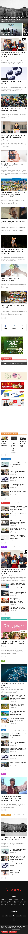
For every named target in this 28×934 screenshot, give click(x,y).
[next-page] (5, 318)
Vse (15, 502)
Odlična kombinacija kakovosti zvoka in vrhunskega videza (13, 222)
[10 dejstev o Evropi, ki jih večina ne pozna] (14, 673)
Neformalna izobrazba (6, 302)
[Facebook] (3, 916)
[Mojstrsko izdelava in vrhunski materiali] (14, 73)
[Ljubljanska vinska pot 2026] (4, 438)
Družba (3, 15)
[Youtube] (24, 916)
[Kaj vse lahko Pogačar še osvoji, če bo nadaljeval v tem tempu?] (14, 100)
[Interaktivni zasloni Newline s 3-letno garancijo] (12, 398)
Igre (2, 50)
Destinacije (19, 660)
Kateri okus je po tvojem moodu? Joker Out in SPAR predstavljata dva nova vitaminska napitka (18, 471)
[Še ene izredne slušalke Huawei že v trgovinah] (5, 493)
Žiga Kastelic (3, 575)
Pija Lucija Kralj (4, 841)
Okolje (3, 247)
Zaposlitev (3, 132)
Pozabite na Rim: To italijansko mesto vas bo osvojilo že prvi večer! (17, 720)
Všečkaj (5, 325)
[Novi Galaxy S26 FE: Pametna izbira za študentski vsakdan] (11, 29)
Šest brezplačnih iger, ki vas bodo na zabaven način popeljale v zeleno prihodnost (13, 54)
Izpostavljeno (6, 814)
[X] (20, 916)
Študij (19, 502)
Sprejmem (5, 931)
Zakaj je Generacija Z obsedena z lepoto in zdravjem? (12, 165)
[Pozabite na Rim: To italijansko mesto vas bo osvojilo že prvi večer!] (5, 720)
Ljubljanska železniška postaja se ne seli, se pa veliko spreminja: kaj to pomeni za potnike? (13, 194)
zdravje (3, 275)
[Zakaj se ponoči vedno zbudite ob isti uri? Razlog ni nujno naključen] (5, 750)
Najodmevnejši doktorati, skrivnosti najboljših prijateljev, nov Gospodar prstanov (12, 643)
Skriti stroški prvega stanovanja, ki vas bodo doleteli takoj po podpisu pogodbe (18, 530)
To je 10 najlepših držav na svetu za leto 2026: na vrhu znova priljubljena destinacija (17, 713)
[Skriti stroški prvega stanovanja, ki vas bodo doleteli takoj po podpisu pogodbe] (5, 530)
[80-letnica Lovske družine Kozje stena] (14, 438)
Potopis (25, 660)
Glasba (15, 546)
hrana (26, 29)
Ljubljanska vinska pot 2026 (4, 443)
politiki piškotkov (16, 929)
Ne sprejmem (13, 931)
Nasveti (12, 660)
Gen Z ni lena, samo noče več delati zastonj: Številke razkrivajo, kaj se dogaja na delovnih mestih (13, 137)
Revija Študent (4, 638)
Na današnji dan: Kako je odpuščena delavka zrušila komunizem (13, 838)
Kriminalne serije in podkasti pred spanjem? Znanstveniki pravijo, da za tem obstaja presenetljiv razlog (18, 592)
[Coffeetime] (14, 381)
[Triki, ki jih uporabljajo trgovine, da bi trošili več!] (14, 297)
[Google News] (14, 919)
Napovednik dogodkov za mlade (9, 433)
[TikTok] (17, 916)
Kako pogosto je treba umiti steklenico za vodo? (10, 279)
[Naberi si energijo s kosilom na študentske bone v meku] (12, 389)
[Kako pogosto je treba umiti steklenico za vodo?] (14, 270)
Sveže (3, 189)
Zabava (4, 546)
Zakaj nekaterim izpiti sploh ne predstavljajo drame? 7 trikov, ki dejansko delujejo (17, 537)
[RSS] (10, 916)
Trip (3, 660)
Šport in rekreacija (22, 439)
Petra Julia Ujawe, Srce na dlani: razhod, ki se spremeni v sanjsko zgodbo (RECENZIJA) (17, 585)
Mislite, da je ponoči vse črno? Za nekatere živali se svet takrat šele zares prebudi (12, 251)
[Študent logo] (14, 889)
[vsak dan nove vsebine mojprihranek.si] (12, 354)
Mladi (3, 773)
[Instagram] (6, 916)
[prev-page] (2, 318)
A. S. (2, 687)
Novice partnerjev (5, 78)
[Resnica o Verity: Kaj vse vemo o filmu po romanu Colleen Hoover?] (5, 609)
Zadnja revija (6, 618)
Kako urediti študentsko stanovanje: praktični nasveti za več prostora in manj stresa (17, 522)
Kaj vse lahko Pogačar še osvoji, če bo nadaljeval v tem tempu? (13, 109)
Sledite (14, 325)
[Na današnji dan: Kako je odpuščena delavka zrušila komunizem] (14, 11)
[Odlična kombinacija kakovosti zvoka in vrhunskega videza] (14, 213)
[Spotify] (13, 916)
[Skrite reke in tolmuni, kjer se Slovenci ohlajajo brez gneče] (5, 706)
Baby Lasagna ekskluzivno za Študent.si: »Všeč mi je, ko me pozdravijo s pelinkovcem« (11, 798)
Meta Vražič (3, 802)
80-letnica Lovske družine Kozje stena (13, 446)
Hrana (3, 439)
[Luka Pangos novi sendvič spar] (12, 406)
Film (20, 546)
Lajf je (3, 730)
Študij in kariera (5, 502)
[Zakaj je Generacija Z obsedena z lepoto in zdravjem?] (14, 156)
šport (3, 105)
